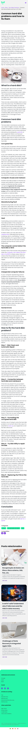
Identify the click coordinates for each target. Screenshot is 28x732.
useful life (20, 132)
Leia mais (4, 580)
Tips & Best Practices (14, 7)
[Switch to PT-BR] (10, 729)
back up (10, 426)
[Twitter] (5, 688)
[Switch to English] (17, 729)
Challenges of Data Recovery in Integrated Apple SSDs (11, 643)
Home (2, 7)
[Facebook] (8, 688)
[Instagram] (2, 688)
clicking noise (5, 234)
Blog (6, 7)
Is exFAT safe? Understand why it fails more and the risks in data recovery (13, 606)
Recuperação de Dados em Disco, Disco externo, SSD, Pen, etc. (13, 570)
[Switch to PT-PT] (13, 729)
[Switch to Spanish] (15, 729)
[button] (26, 3)
